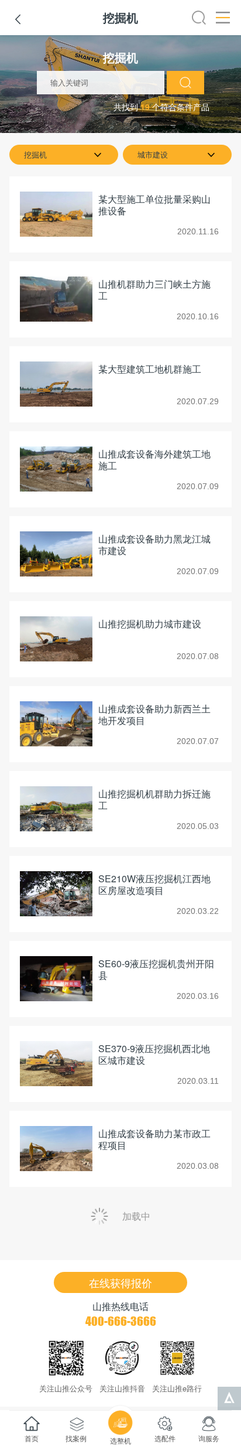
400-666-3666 (120, 1321)
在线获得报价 (120, 1282)
